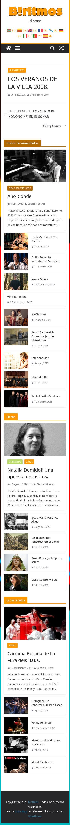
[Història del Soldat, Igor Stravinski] (16, 745)
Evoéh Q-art (38, 314)
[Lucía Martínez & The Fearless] (16, 242)
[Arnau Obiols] (16, 281)
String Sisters (52, 126)
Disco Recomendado (20, 188)
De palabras (15, 461)
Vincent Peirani (17, 297)
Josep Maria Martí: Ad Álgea (44, 519)
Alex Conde (19, 196)
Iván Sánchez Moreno (43, 484)
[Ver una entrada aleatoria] (61, 48)
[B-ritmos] (8, 48)
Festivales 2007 (16, 70)
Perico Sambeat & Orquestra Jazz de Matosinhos (42, 336)
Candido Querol (36, 203)
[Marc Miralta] (16, 379)
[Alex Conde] (35, 166)
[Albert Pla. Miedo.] (16, 764)
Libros (29, 461)
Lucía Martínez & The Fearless (44, 239)
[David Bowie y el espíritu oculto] (16, 563)
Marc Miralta (39, 377)
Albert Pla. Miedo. (42, 762)
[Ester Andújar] (16, 360)
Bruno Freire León (39, 94)
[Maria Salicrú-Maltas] (16, 582)
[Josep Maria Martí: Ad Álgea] (16, 522)
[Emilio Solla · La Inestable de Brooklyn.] (16, 262)
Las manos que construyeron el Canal (45, 539)
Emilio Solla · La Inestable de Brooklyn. (45, 259)
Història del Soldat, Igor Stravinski (46, 742)
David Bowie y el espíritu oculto (46, 560)
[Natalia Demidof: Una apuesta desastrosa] (35, 439)
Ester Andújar (40, 358)
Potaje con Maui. (41, 722)
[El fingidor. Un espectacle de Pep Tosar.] (16, 706)
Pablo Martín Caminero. (46, 396)
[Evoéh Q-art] (16, 317)
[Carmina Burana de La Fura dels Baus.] (35, 623)
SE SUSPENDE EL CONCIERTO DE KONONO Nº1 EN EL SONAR (32, 114)
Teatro (12, 645)
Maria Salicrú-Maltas (44, 579)
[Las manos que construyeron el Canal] (16, 542)
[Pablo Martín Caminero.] (16, 398)
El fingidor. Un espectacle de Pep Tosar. (47, 703)
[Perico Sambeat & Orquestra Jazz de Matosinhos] (16, 339)
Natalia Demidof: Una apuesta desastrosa (30, 473)
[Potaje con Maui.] (16, 725)
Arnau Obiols (39, 279)
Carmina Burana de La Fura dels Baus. (31, 656)
